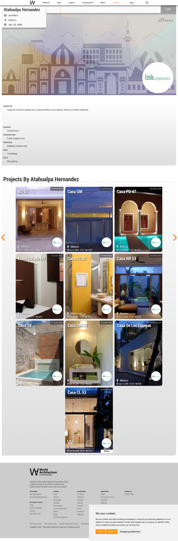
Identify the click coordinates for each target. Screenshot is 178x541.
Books (55, 514)
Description (7, 106)
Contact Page (129, 494)
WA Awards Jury (35, 514)
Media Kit (104, 500)
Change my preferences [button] (130, 532)
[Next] (175, 237)
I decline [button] (111, 532)
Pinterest (80, 500)
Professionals (57, 506)
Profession (7, 142)
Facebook (80, 512)
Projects (56, 497)
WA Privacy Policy (36, 524)
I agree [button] (100, 532)
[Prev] (3, 237)
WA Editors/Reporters (60, 517)
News (55, 494)
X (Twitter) (80, 494)
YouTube (80, 506)
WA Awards (57, 500)
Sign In (39, 494)
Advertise (104, 503)
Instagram (80, 497)
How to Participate (36, 508)
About (32, 505)
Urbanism (56, 503)
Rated (5, 150)
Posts (5, 157)
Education (7, 127)
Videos (55, 512)
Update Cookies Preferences (68, 524)
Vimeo (79, 509)
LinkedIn (80, 503)
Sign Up (32, 494)
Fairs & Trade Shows (60, 509)
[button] (147, 2)
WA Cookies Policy (50, 524)
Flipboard (80, 514)
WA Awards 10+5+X (107, 497)
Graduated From (9, 135)
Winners (32, 511)
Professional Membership (38, 497)
